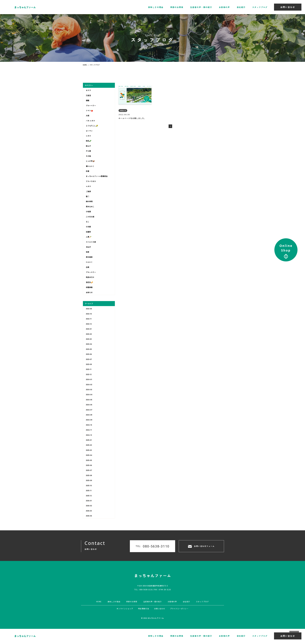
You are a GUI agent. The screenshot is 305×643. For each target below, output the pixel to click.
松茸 (87, 252)
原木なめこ (90, 206)
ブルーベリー (91, 105)
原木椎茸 (89, 257)
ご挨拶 (88, 191)
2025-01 (89, 440)
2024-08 (89, 415)
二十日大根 (90, 216)
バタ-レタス (90, 120)
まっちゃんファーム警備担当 (97, 176)
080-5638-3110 (145, 589)
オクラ (88, 90)
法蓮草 (88, 232)
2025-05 (89, 460)
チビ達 (88, 151)
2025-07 (89, 470)
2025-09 (89, 480)
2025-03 (89, 450)
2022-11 (89, 319)
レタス (88, 136)
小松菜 (88, 211)
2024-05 (89, 399)
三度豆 (88, 95)
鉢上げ (88, 146)
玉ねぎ (88, 247)
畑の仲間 (89, 201)
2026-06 (89, 515)
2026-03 (89, 510)
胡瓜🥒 (88, 141)
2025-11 (89, 490)
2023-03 (89, 339)
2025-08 (89, 475)
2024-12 (89, 435)
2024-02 (89, 384)
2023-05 (89, 349)
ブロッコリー (91, 272)
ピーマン (89, 131)
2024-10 (89, 425)
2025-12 (89, 495)
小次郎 (88, 226)
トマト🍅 (89, 110)
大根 (87, 115)
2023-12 (89, 374)
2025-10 (89, 485)
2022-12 (89, 324)
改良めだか (90, 277)
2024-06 (89, 404)
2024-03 (89, 389)
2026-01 (89, 500)
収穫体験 (89, 287)
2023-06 (89, 354)
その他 (88, 156)
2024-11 (89, 430)
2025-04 (89, 455)
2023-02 (89, 334)
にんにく (89, 262)
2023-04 (89, 344)
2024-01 (89, 379)
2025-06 (89, 465)
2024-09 (89, 420)
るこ (87, 221)
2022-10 (89, 314)
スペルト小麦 (91, 242)
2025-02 (89, 445)
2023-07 (89, 359)
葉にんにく (90, 166)
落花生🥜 (89, 282)
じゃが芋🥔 (90, 161)
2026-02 (89, 505)
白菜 (87, 267)
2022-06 (89, 308)
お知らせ (89, 292)
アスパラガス (91, 181)
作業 (87, 171)
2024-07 (89, 409)
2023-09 (89, 364)
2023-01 (89, 329)
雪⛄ (88, 196)
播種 (87, 100)
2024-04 (89, 394)
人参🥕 (88, 237)
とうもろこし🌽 (92, 125)
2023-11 (88, 369)
